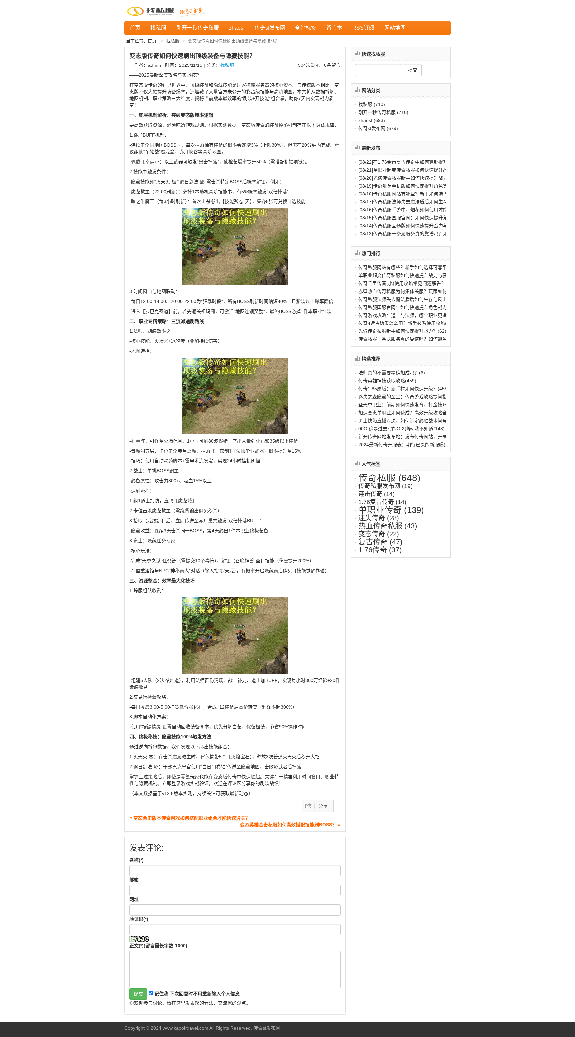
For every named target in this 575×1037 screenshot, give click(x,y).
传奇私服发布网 (385, 486)
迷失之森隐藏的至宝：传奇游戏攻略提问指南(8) (408, 396)
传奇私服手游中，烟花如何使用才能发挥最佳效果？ (419, 209)
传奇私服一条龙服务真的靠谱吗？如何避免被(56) (409, 339)
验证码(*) (138, 919)
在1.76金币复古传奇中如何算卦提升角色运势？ (414, 162)
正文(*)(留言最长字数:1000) (158, 945)
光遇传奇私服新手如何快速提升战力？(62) (402, 331)
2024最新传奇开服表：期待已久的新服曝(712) (406, 444)
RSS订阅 (363, 28)
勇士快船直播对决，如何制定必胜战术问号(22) (407, 420)
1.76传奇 (380, 550)
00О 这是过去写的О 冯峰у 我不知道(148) (401, 428)
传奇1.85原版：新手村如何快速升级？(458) (403, 388)
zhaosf (237, 28)
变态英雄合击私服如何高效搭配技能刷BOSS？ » (290, 824)
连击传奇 (376, 494)
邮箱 (134, 879)
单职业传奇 (391, 510)
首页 (135, 28)
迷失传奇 (378, 518)
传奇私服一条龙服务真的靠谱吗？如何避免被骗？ (417, 233)
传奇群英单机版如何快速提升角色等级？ (407, 186)
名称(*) (136, 860)
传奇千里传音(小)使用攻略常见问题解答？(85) (406, 283)
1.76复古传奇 (382, 502)
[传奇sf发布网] (151, 10)
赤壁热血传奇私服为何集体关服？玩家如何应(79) (409, 291)
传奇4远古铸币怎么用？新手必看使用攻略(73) (406, 323)
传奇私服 (389, 478)
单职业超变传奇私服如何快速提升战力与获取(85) (409, 275)
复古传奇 (380, 542)
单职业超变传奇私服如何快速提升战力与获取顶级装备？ (423, 170)
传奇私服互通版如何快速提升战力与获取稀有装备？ (419, 225)
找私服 (158, 28)
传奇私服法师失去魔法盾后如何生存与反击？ (412, 201)
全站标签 (305, 28)
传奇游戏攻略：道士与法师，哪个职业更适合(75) (409, 315)
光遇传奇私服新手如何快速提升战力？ (405, 178)
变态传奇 (378, 534)
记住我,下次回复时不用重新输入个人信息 (197, 993)
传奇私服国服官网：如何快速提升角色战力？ (412, 217)
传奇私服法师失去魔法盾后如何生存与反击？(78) (409, 299)
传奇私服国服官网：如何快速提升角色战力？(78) (409, 307)
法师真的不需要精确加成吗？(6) (391, 372)
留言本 (334, 28)
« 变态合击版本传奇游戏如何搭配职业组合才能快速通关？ (189, 818)
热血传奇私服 (387, 526)
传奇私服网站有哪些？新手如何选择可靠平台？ (414, 193)
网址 (134, 899)
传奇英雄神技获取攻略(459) (387, 380)
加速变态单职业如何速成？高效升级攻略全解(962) (410, 412)
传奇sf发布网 (270, 28)
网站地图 (395, 28)
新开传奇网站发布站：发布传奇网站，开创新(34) (409, 436)
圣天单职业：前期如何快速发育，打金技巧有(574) (410, 404)
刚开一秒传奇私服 (197, 28)
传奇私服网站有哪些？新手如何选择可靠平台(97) (409, 267)
